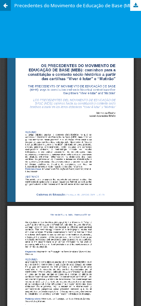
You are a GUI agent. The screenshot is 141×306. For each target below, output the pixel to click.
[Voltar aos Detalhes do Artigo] (5, 5)
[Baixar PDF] (135, 5)
